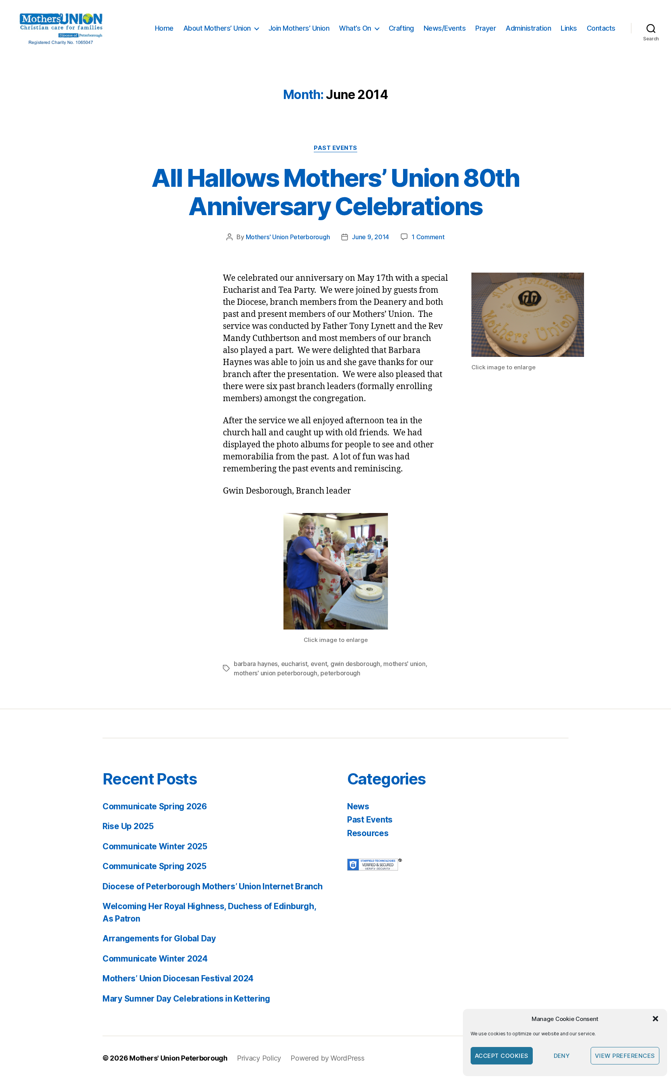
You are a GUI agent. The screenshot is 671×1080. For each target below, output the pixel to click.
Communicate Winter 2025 (155, 846)
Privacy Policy (259, 1058)
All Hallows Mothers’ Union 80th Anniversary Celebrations (335, 192)
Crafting (401, 28)
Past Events (335, 147)
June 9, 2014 (370, 237)
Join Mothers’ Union (299, 28)
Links (569, 28)
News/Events (445, 28)
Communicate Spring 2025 (155, 866)
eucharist (294, 664)
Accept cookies (501, 1055)
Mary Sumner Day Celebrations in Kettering (186, 998)
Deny (562, 1055)
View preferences (625, 1055)
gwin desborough (355, 664)
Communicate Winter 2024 (155, 958)
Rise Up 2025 (128, 826)
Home (164, 28)
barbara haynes (256, 664)
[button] (655, 1019)
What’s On (355, 28)
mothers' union (404, 664)
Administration (528, 28)
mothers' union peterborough (275, 673)
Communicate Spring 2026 (155, 806)
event (319, 664)
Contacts (601, 28)
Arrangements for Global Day (159, 938)
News (358, 806)
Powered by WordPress (327, 1058)
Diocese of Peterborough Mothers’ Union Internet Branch (212, 886)
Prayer (485, 28)
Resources (368, 833)
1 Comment (428, 237)
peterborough (340, 673)
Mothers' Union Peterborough (288, 237)
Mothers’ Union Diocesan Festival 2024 (178, 978)
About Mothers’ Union (217, 28)
